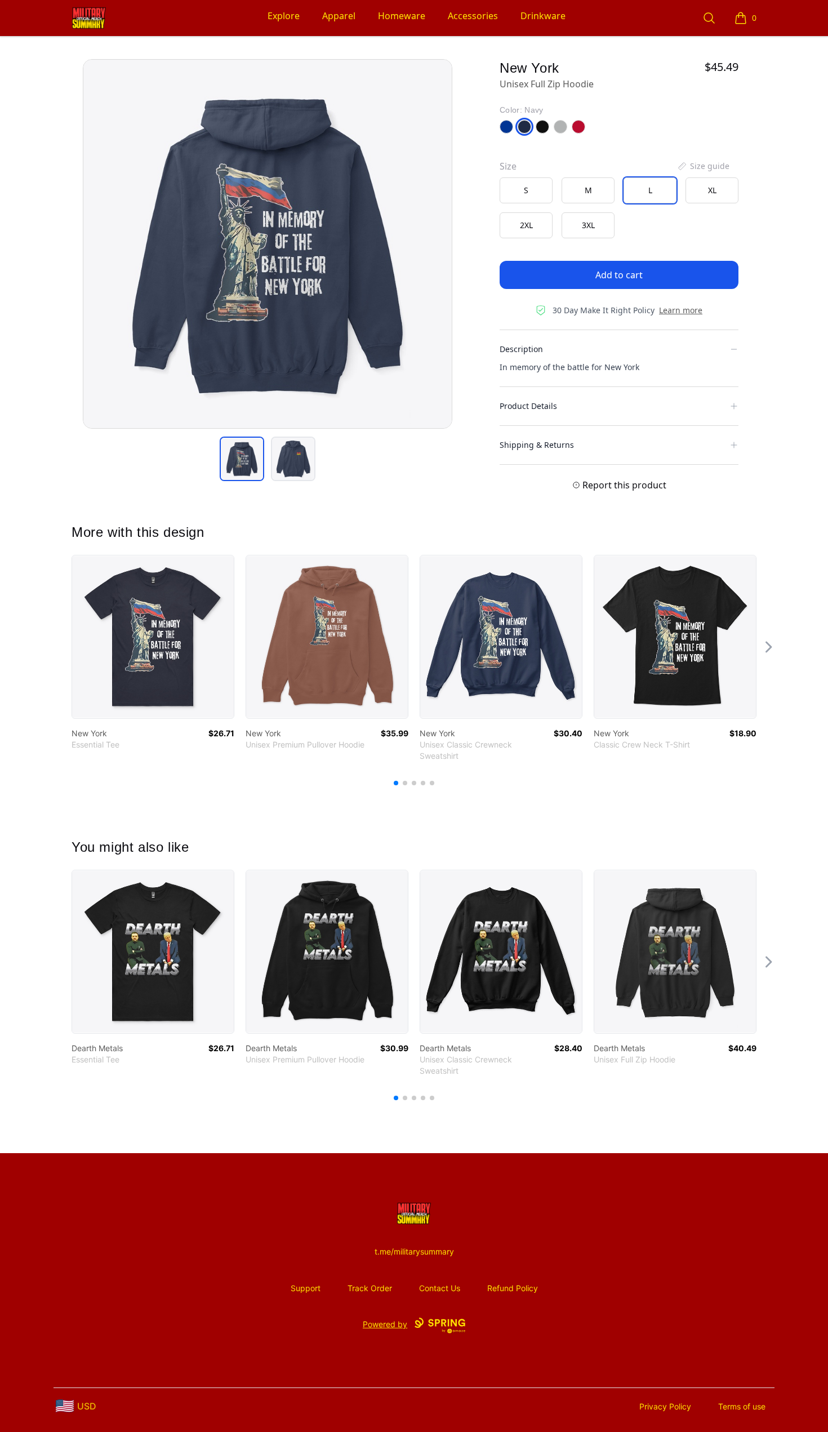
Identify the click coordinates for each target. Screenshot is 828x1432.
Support (305, 1288)
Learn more (680, 310)
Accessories (473, 16)
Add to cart (619, 275)
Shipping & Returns (537, 444)
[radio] (526, 190)
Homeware (401, 16)
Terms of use (741, 1406)
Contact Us (439, 1288)
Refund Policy (512, 1288)
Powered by (385, 1324)
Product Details (528, 406)
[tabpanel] (267, 244)
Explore (284, 16)
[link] (153, 636)
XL (712, 190)
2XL (526, 225)
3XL (588, 225)
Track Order (370, 1288)
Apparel (338, 16)
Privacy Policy (665, 1406)
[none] (702, 166)
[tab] (242, 459)
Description (521, 349)
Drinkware (543, 16)
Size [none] (508, 166)
